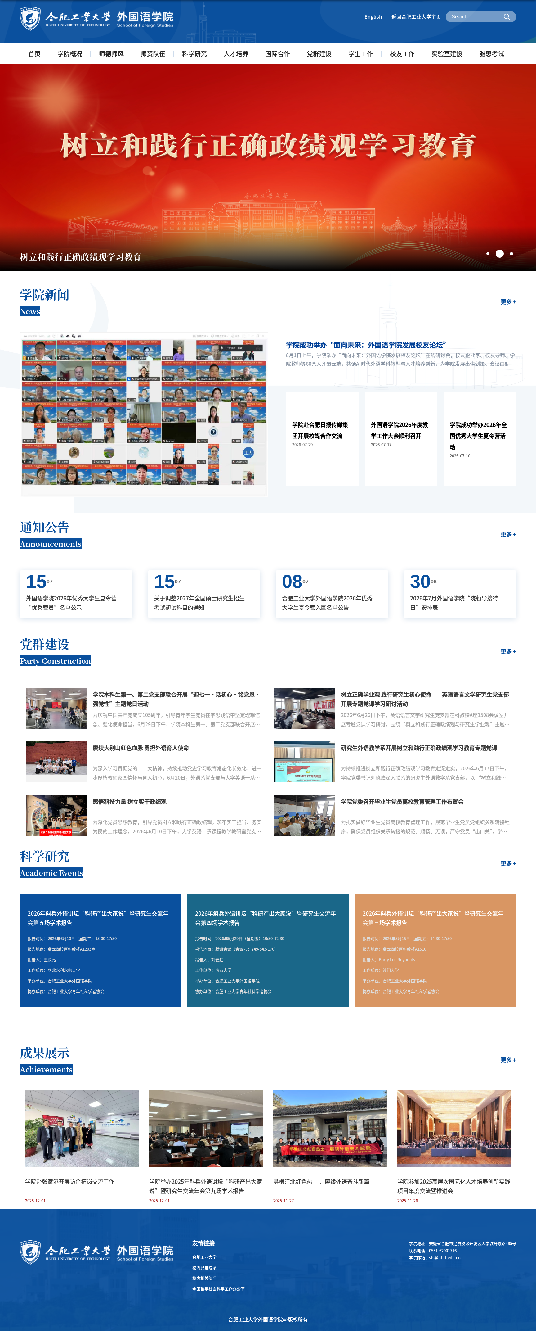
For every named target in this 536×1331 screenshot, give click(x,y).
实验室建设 (446, 53)
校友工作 (402, 53)
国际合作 (277, 53)
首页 (34, 53)
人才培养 (236, 53)
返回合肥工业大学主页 (416, 16)
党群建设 (319, 53)
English (373, 16)
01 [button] (487, 253)
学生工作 (360, 53)
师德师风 (111, 53)
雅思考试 (491, 53)
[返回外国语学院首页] (97, 8)
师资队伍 (153, 53)
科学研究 (194, 53)
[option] (268, 167)
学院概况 (69, 53)
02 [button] (497, 251)
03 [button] (511, 253)
